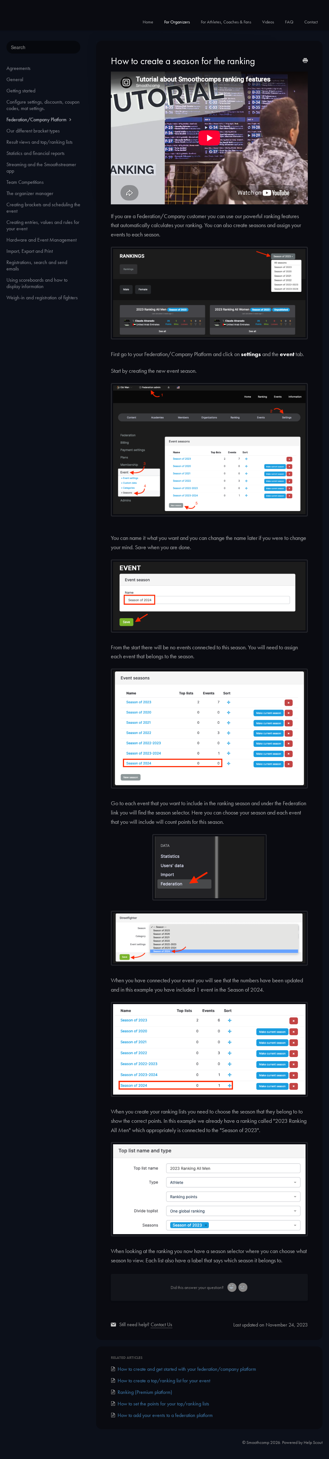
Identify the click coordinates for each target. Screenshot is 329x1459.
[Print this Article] (305, 61)
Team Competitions (25, 182)
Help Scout (313, 1442)
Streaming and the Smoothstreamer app (41, 167)
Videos (268, 22)
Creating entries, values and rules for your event (42, 225)
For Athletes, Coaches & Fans (226, 22)
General (14, 79)
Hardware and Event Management (41, 239)
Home (148, 22)
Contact (311, 22)
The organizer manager (29, 193)
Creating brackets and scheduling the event (43, 207)
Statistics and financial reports (35, 153)
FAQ (289, 22)
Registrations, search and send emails (36, 265)
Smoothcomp (257, 1442)
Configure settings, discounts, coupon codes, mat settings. (43, 105)
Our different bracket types (33, 130)
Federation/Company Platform (37, 119)
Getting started (20, 90)
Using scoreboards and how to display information (36, 283)
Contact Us (161, 1324)
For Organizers (177, 22)
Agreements (18, 68)
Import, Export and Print (29, 251)
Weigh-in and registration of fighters (42, 297)
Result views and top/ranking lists (39, 142)
